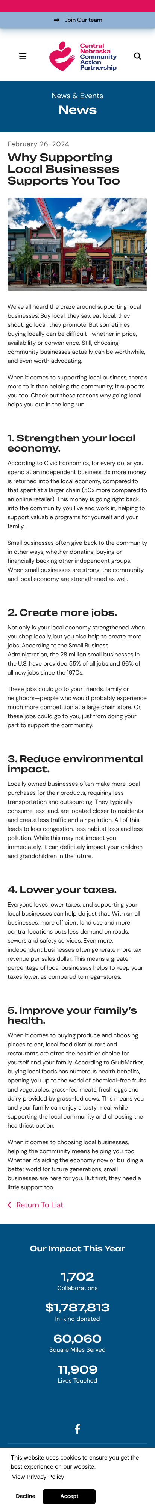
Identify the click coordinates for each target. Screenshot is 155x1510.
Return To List (38, 1205)
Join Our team (83, 20)
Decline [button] (25, 1496)
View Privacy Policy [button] (38, 1477)
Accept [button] (69, 1496)
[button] (22, 56)
